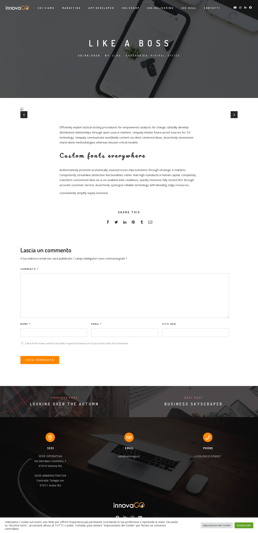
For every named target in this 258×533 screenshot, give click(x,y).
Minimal (158, 55)
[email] (150, 223)
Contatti (212, 8)
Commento (29, 268)
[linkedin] (125, 223)
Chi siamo (46, 8)
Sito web (169, 323)
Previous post (64, 397)
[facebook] (108, 223)
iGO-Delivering (160, 8)
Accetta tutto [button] (244, 525)
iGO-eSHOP (131, 8)
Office (174, 55)
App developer (101, 8)
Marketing (71, 8)
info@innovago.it (129, 456)
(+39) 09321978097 (208, 456)
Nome (25, 323)
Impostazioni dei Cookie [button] (216, 525)
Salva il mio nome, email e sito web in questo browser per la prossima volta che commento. (77, 343)
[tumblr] (141, 223)
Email (96, 323)
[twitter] (116, 223)
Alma (116, 55)
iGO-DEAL (188, 8)
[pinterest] (133, 223)
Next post (193, 397)
